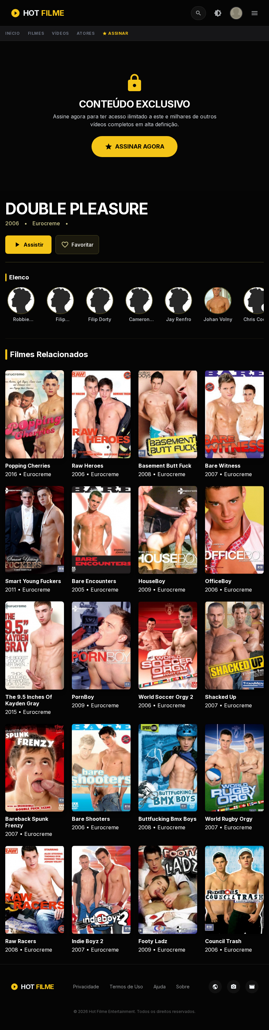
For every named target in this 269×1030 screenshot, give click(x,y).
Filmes (36, 33)
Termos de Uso (126, 986)
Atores (86, 33)
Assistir (28, 245)
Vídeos (60, 33)
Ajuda (160, 986)
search (198, 13)
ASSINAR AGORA (134, 147)
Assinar (115, 33)
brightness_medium (218, 13)
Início (12, 33)
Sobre (183, 986)
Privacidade (86, 986)
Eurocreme (46, 223)
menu (255, 13)
